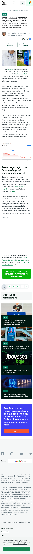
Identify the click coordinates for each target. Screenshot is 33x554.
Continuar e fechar (16, 549)
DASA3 (10, 69)
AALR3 (14, 191)
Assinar (16, 431)
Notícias (9, 10)
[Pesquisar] (22, 3)
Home (3, 10)
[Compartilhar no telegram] (18, 286)
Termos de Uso (5, 532)
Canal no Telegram (25, 44)
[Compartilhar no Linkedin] (9, 286)
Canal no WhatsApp (10, 44)
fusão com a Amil (21, 74)
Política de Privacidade (7, 528)
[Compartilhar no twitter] (22, 286)
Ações (14, 10)
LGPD (2, 535)
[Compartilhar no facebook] (14, 286)
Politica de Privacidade (20, 544)
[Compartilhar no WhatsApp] (26, 286)
